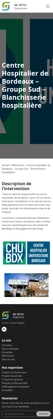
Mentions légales (17, 322)
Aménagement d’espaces (15, 386)
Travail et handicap (12, 379)
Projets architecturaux (14, 372)
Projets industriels (12, 376)
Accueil (5, 165)
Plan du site (8, 359)
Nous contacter (10, 348)
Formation (7, 390)
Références (18, 165)
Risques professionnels (15, 383)
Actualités (7, 352)
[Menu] (47, 6)
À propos (7, 345)
